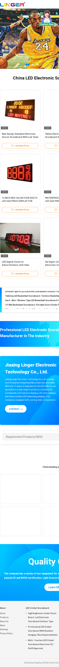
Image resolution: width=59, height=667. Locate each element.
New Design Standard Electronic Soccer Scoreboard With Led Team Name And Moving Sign (20, 137)
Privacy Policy (6, 633)
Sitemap (4, 629)
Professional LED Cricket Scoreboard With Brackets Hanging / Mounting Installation (43, 631)
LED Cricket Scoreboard (37, 608)
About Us (4, 621)
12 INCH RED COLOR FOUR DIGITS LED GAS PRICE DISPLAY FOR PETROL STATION (19, 201)
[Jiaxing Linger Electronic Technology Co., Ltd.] (12, 4)
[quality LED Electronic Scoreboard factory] (29, 39)
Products (4, 617)
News (2, 625)
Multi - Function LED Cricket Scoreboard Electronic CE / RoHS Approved (41, 644)
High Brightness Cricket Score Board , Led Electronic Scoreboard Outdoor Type (42, 617)
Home (2, 613)
